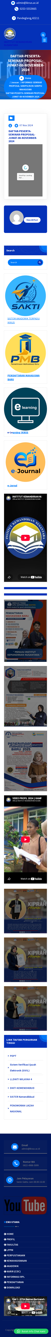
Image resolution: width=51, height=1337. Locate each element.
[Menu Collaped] (44, 39)
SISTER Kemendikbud (22, 1096)
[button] (31, 1331)
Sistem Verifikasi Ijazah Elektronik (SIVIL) (23, 1067)
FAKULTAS (12, 1244)
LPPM (10, 1250)
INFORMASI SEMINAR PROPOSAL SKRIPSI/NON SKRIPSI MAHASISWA (25, 86)
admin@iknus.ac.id (27, 3)
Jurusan (15, 82)
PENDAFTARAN (15, 1282)
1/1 (10, 192)
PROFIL (11, 1239)
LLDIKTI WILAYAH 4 (21, 1079)
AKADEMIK (13, 1266)
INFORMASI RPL (16, 1276)
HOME (10, 1233)
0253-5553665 (28, 8)
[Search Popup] (43, 34)
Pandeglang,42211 (28, 18)
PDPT (13, 1055)
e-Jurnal (12, 485)
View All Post (32, 220)
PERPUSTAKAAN (16, 1255)
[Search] (40, 262)
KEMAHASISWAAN (17, 1260)
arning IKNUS (20, 432)
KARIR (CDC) (14, 1271)
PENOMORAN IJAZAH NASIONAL (22, 1108)
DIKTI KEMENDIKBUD (22, 1088)
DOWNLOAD (13, 1287)
